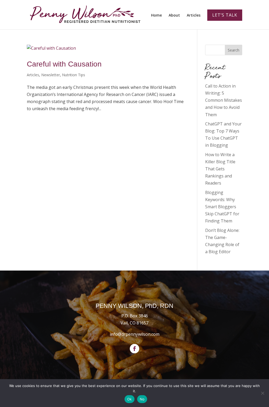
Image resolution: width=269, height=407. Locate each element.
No (142, 399)
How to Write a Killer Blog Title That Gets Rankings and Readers (220, 169)
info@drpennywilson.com (134, 334)
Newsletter (50, 74)
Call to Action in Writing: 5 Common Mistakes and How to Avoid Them (223, 100)
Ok (129, 399)
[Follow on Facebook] (134, 348)
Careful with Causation (64, 64)
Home (156, 15)
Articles (193, 15)
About (174, 15)
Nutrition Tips (73, 74)
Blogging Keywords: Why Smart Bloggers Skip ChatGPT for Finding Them (222, 207)
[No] (262, 393)
